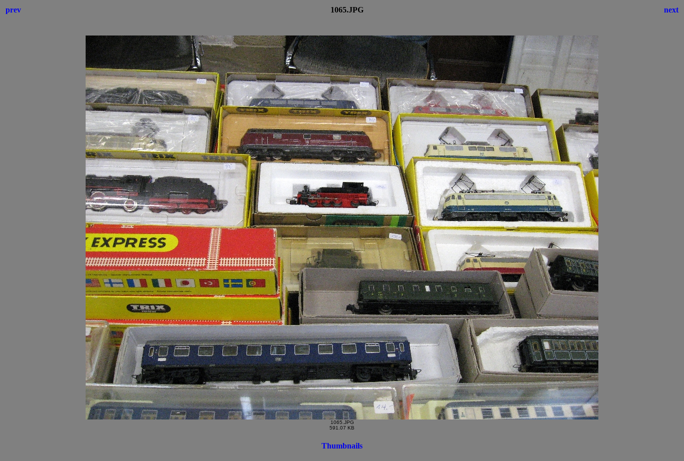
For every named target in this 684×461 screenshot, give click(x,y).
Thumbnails (342, 446)
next (671, 10)
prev (13, 10)
